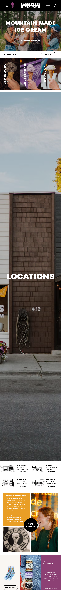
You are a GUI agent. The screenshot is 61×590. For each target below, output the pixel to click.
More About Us (30, 525)
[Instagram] (7, 6)
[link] (55, 4)
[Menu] (48, 6)
